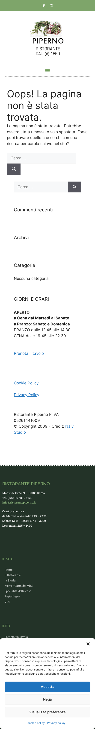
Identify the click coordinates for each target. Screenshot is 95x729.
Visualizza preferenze (47, 712)
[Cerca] (14, 169)
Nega (47, 699)
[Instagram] (51, 6)
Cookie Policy (26, 383)
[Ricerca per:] (41, 158)
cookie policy (36, 723)
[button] (88, 644)
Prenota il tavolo (29, 353)
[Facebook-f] (44, 6)
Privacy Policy (26, 394)
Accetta (47, 686)
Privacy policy (56, 723)
